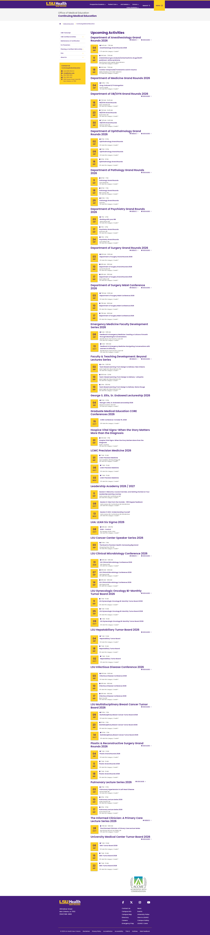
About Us (64, 57)
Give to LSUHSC (143, 917)
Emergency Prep (128, 923)
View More (146, 40)
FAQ (62, 53)
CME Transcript (66, 33)
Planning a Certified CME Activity (71, 49)
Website (134, 40)
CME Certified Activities (68, 37)
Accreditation (107, 931)
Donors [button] (134, 4)
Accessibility (119, 931)
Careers (125, 920)
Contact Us (126, 908)
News (139, 908)
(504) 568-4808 (65, 914)
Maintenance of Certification (70, 41)
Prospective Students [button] (97, 4)
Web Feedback (145, 931)
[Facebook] (123, 902)
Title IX (127, 931)
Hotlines (135, 931)
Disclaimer (86, 931)
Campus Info (126, 911)
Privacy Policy (96, 931)
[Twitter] (131, 902)
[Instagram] (140, 902)
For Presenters (65, 45)
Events (139, 911)
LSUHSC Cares (142, 923)
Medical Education (68, 24)
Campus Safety (143, 920)
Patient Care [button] (112, 4)
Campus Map (127, 914)
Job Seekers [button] (124, 4)
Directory (125, 917)
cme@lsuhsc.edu (68, 73)
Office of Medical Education (73, 12)
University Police (143, 914)
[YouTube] (148, 902)
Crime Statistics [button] (132, 7)
